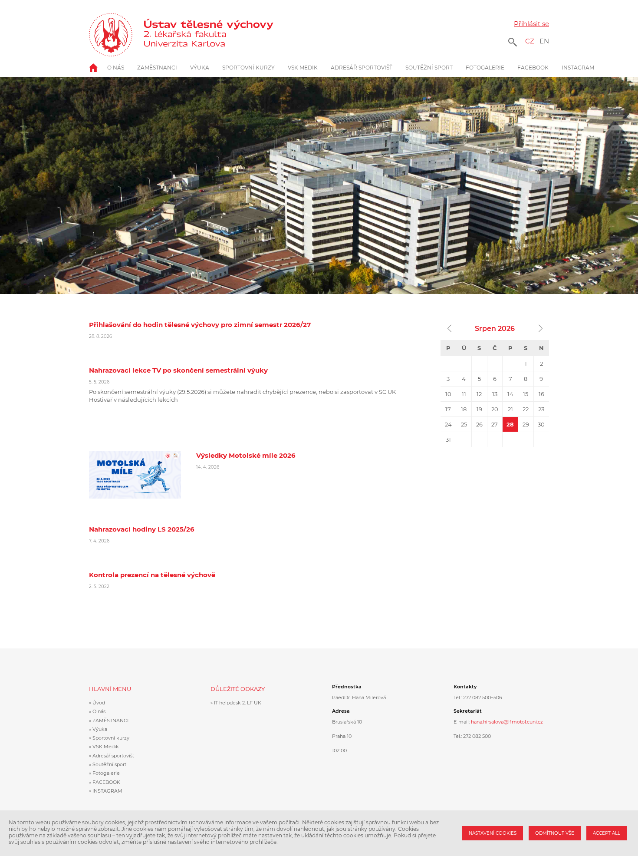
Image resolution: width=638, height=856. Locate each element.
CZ (529, 41)
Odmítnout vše (554, 833)
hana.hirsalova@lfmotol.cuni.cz (507, 722)
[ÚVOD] (98, 68)
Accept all (606, 833)
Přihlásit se (531, 24)
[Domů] (214, 34)
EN (544, 41)
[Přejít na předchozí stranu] (449, 328)
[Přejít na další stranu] (540, 328)
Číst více (249, 330)
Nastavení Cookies (492, 833)
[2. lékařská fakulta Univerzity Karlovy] (110, 34)
